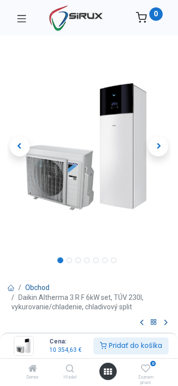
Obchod (37, 287)
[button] (19, 146)
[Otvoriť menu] (108, 372)
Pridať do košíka (134, 345)
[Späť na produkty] (154, 322)
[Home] (32, 369)
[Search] (70, 369)
